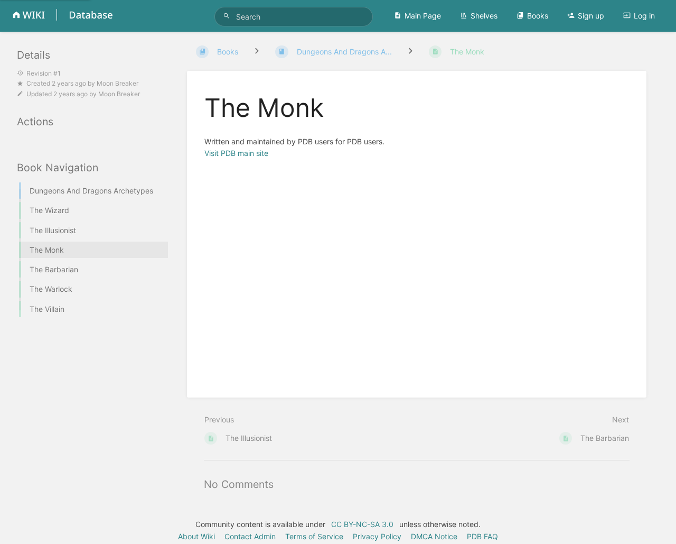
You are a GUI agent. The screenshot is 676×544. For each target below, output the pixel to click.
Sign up (591, 15)
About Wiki (196, 536)
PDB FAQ (482, 536)
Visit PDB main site (236, 153)
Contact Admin (250, 536)
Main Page (423, 15)
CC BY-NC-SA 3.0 (362, 524)
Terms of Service (314, 536)
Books (537, 15)
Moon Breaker (117, 83)
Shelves (484, 15)
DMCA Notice (434, 536)
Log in (644, 15)
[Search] (228, 16)
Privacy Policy (377, 536)
